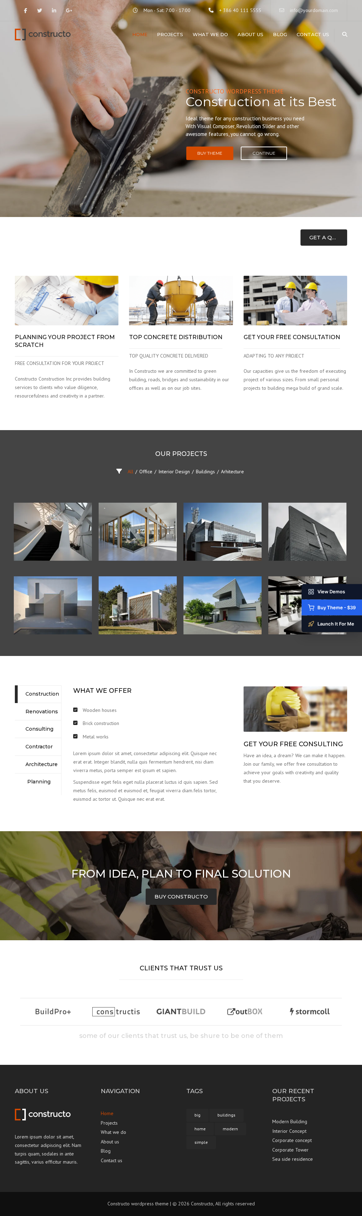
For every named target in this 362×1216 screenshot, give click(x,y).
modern (230, 1128)
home (200, 1128)
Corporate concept (292, 1140)
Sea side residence (292, 1159)
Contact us (313, 34)
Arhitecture (232, 471)
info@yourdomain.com (314, 10)
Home (139, 34)
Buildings (205, 471)
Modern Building (289, 1121)
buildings (226, 1115)
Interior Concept (289, 1131)
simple (201, 1142)
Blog (280, 34)
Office (145, 471)
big (197, 1115)
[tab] (38, 694)
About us (250, 34)
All (130, 471)
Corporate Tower (290, 1150)
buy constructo (181, 896)
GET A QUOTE (328, 237)
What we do (210, 34)
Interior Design (174, 471)
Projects (170, 34)
